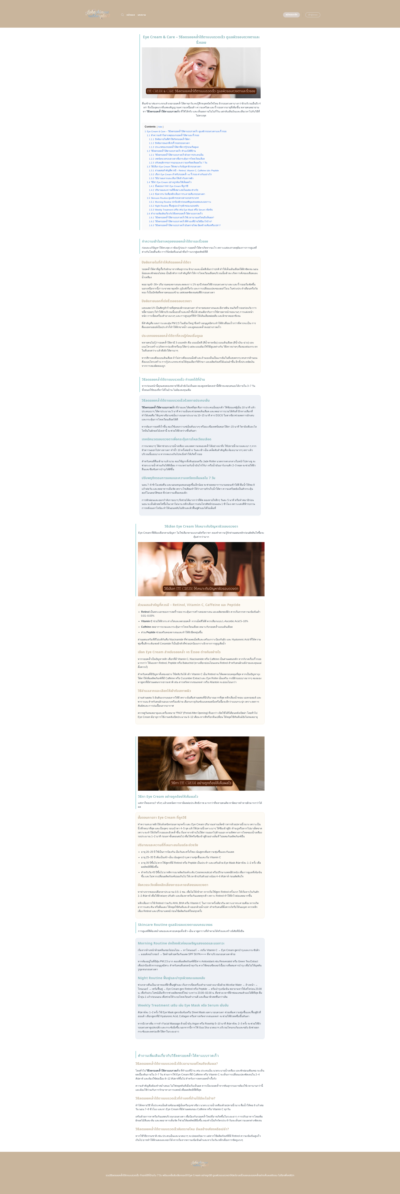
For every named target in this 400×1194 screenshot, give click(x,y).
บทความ (142, 15)
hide (160, 127)
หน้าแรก (131, 15)
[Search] (122, 15)
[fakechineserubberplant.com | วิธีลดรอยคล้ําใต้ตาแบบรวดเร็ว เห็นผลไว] (98, 14)
